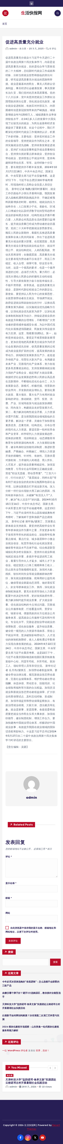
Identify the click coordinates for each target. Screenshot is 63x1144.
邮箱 (8, 898)
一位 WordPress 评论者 (15, 1050)
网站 (7, 912)
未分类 (10, 1075)
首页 (4, 23)
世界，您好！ (43, 1050)
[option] (31, 1081)
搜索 (10, 951)
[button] (50, 1067)
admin (13, 48)
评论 (8, 856)
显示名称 (10, 883)
